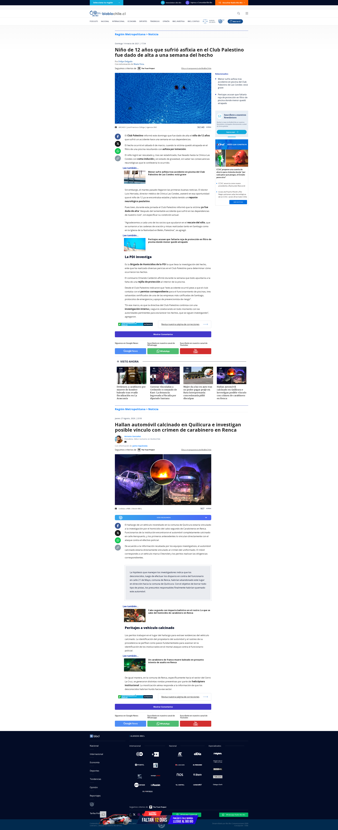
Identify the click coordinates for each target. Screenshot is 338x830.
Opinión (166, 21)
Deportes (143, 21)
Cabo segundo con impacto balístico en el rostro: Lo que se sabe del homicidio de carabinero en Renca (179, 611)
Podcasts (94, 21)
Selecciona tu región (103, 2)
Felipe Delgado (125, 61)
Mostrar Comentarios (163, 334)
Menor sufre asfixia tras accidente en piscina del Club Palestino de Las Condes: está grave (176, 173)
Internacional (118, 21)
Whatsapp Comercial (188, 814)
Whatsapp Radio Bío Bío (235, 815)
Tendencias (154, 21)
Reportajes (95, 795)
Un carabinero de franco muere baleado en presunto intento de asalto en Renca (176, 661)
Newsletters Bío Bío (173, 2)
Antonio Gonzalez (132, 436)
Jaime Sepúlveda (139, 446)
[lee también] (135, 615)
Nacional (105, 21)
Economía (132, 21)
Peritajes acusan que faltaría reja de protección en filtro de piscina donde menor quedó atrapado (179, 240)
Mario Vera (139, 64)
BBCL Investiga (179, 21)
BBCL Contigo (193, 21)
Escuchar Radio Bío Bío (233, 2)
